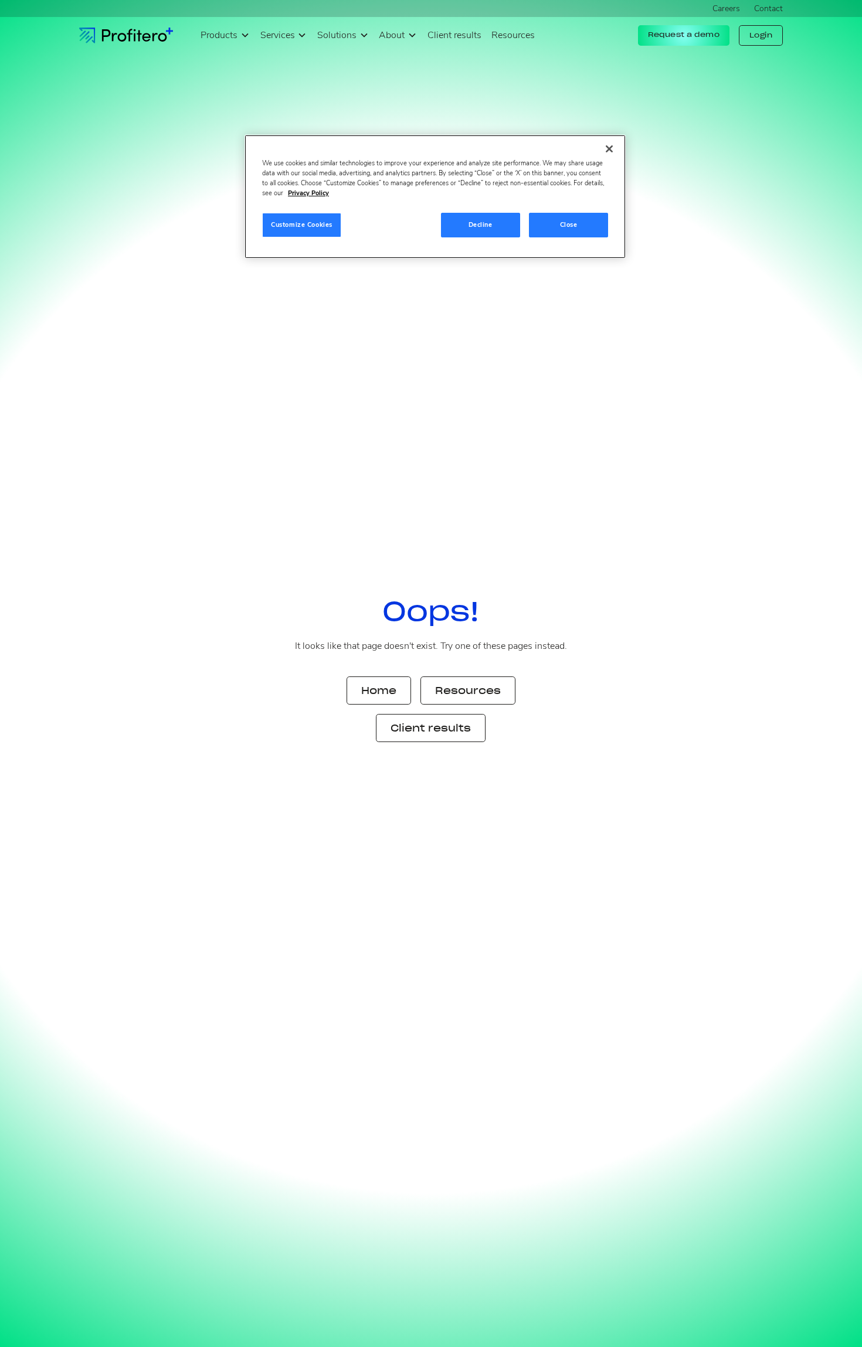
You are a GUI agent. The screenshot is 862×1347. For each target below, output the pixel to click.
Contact (768, 8)
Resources (513, 35)
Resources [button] (468, 690)
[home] (126, 36)
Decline (481, 224)
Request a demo (684, 34)
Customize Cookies (301, 224)
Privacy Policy (308, 193)
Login (761, 35)
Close (569, 224)
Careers (726, 8)
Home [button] (378, 690)
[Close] (609, 149)
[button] (225, 35)
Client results (454, 35)
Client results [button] (431, 728)
